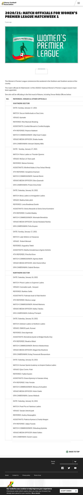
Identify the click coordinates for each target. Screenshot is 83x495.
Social (7, 475)
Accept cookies (66, 491)
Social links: (53, 462)
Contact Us (15, 475)
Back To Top (74, 452)
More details (36, 493)
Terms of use (37, 475)
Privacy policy (26, 475)
